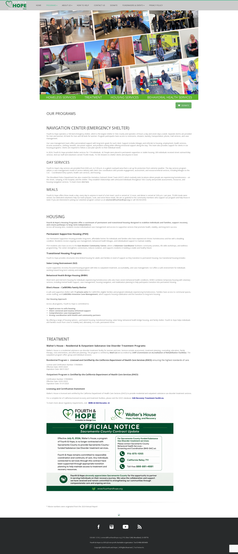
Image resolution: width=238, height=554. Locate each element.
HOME (38, 5)
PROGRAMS (51, 5)
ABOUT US (66, 5)
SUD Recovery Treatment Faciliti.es (148, 398)
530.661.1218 (94, 537)
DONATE (113, 5)
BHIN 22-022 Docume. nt (99, 403)
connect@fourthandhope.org (111, 537)
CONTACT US (99, 5)
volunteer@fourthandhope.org (117, 200)
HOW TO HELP (83, 5)
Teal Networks (139, 547)
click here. (85, 182)
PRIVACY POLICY (156, 5)
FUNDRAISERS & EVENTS (132, 5)
